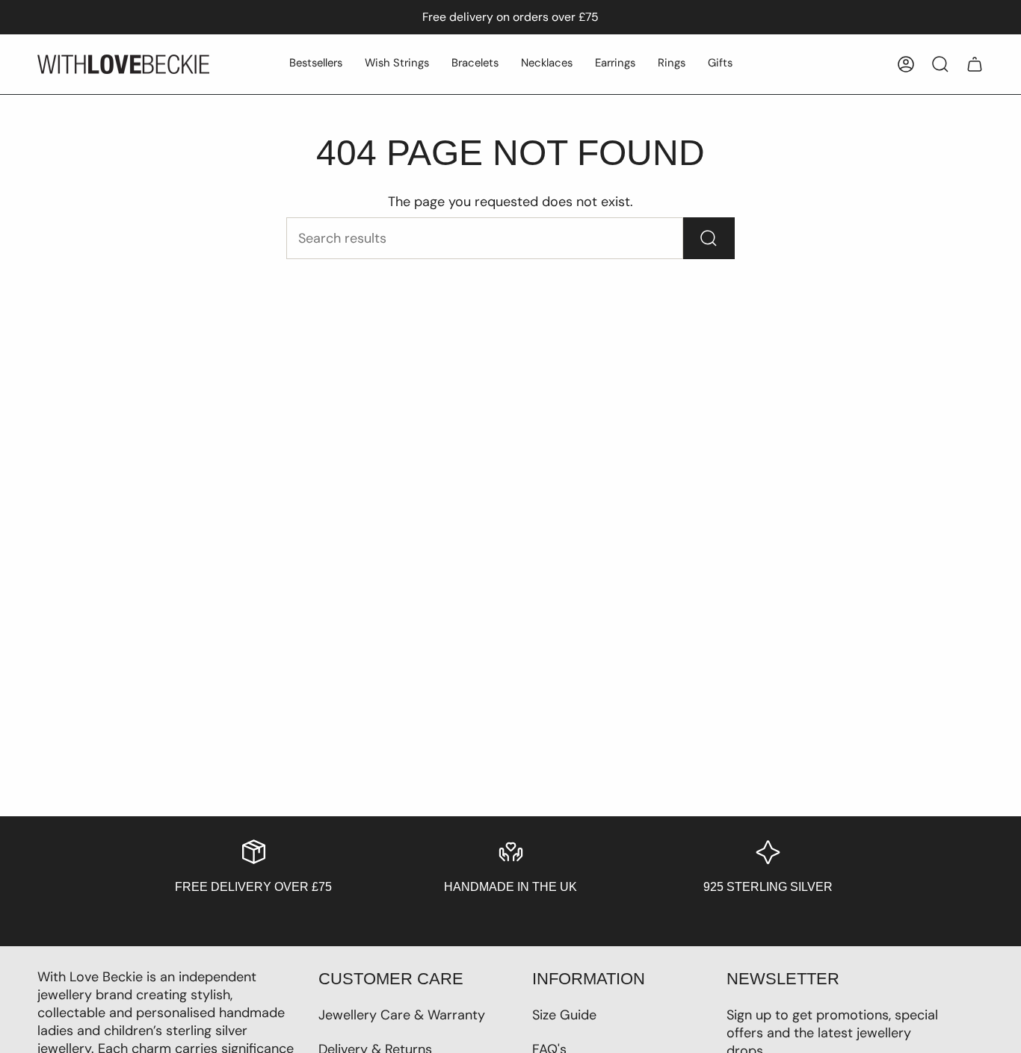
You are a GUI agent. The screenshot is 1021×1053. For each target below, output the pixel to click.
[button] (316, 64)
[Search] (709, 238)
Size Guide (564, 1015)
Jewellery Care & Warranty (401, 1015)
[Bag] (974, 64)
